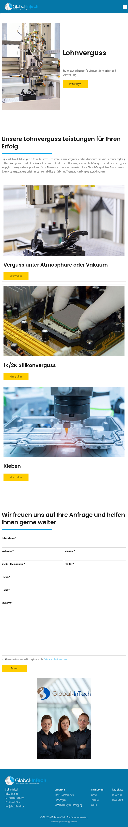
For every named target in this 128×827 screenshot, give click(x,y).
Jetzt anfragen (75, 84)
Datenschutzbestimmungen (55, 659)
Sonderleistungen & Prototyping (68, 805)
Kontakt (94, 795)
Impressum (117, 795)
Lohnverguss (60, 800)
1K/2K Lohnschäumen (64, 795)
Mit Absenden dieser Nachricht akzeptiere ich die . (35, 659)
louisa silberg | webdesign (68, 821)
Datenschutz (117, 800)
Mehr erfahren (16, 276)
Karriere (94, 805)
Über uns (94, 800)
